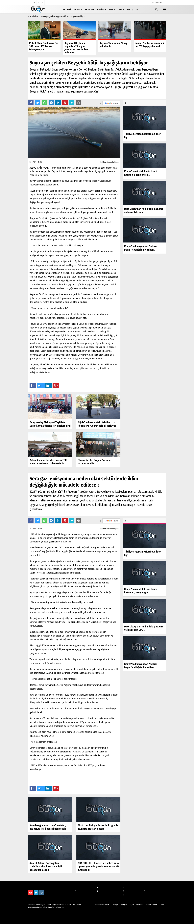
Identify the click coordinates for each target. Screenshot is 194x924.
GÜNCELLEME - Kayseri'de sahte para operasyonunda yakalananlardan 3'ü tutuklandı (98, 867)
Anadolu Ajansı (113, 162)
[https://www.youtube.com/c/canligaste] (30, 892)
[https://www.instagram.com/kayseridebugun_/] (41, 892)
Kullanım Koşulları (102, 905)
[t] (137, 9)
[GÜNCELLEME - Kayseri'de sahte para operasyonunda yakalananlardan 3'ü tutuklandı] (98, 847)
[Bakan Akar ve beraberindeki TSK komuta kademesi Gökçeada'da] (50, 444)
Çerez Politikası (137, 905)
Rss (162, 905)
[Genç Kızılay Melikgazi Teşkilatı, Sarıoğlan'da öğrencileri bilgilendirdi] (50, 407)
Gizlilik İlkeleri (151, 905)
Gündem (35, 16)
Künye (115, 905)
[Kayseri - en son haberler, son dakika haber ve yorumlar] (42, 9)
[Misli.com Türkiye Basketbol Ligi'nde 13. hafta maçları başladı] (98, 809)
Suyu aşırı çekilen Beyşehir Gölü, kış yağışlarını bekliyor (63, 16)
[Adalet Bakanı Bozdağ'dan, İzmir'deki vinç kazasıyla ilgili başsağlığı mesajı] (50, 847)
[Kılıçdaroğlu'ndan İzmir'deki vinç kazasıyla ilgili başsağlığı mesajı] (50, 809)
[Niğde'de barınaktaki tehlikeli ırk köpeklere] (98, 407)
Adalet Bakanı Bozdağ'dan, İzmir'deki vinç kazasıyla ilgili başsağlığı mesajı (46, 867)
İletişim (124, 905)
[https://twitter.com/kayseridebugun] (36, 892)
